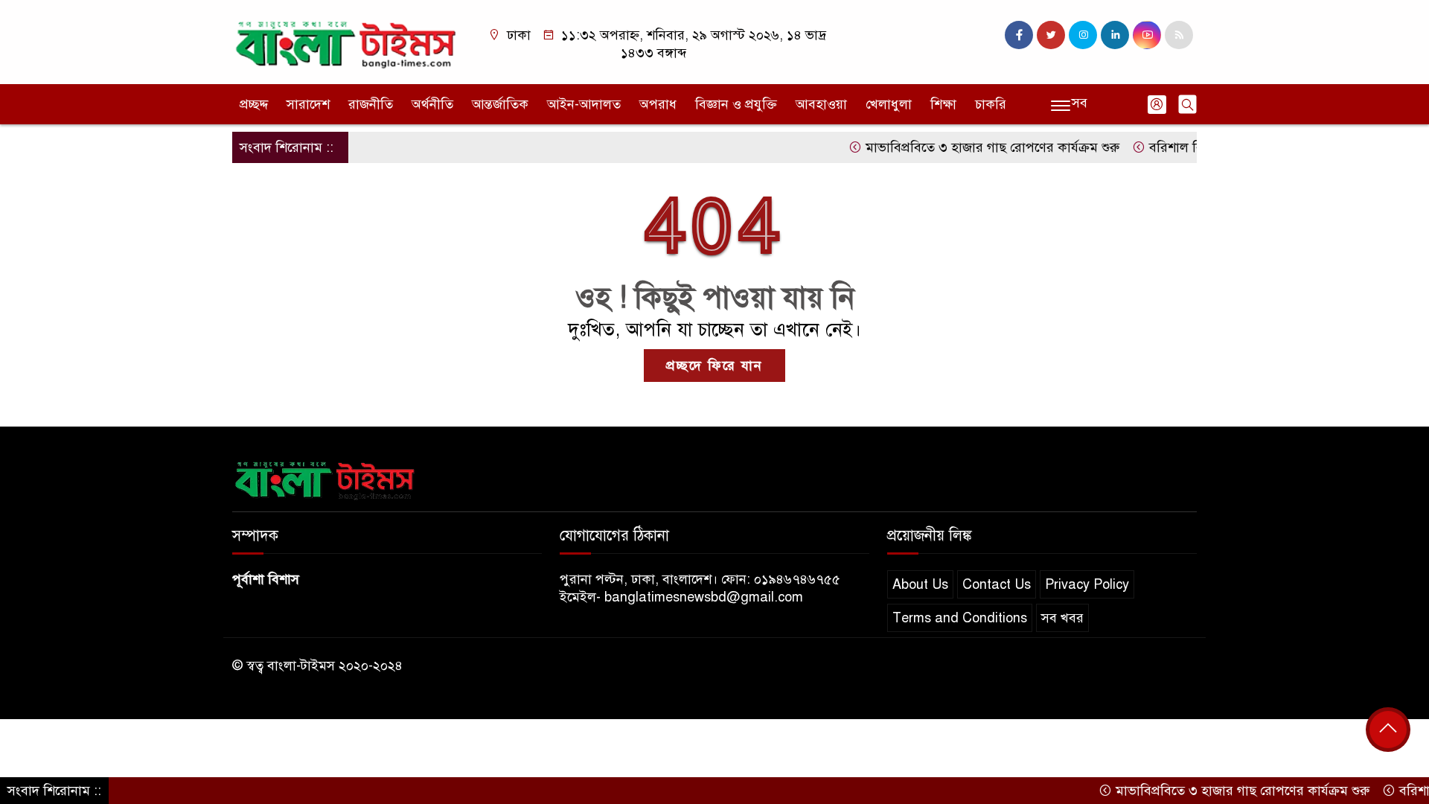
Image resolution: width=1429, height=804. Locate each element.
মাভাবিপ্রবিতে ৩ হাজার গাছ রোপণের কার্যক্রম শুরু (973, 147)
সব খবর (1062, 618)
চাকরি (990, 104)
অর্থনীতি (432, 104)
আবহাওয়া (821, 104)
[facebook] (1019, 35)
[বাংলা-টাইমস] (346, 41)
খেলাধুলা (889, 104)
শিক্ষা (943, 104)
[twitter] (1051, 35)
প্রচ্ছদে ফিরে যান (714, 365)
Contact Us (996, 584)
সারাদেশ (308, 104)
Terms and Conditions (959, 618)
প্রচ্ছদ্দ (254, 104)
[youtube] (1147, 35)
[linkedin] (1115, 35)
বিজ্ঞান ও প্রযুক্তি (736, 104)
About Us (920, 584)
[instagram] (1083, 35)
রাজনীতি (370, 104)
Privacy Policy (1087, 584)
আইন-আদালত (584, 104)
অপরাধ (658, 104)
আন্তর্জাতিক (500, 104)
